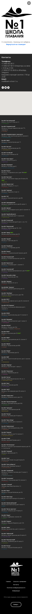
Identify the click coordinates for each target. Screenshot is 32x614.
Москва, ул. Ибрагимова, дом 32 (10, 352)
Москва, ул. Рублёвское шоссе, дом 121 (12, 397)
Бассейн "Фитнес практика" (9, 509)
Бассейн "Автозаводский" (8, 120)
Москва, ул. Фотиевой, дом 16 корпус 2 (12, 415)
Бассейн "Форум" (6, 515)
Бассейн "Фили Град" (7, 496)
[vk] (3, 87)
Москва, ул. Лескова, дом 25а (9, 327)
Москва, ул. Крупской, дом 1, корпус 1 (11, 366)
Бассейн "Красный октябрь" (9, 275)
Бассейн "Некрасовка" (7, 371)
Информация (16, 591)
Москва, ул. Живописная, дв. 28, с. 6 (11, 228)
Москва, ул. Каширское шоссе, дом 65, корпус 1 (14, 204)
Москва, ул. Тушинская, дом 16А (10, 277)
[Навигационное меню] (29, 3)
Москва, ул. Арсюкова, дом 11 (9, 453)
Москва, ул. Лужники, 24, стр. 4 (9, 282)
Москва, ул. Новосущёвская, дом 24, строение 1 (14, 339)
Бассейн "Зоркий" (6, 239)
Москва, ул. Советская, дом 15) (9, 240)
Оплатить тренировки (19, 581)
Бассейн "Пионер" (6, 414)
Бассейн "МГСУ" (6, 299)
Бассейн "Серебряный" (7, 470)
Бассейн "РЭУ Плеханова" (8, 445)
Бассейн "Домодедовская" (8, 202)
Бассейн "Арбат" (6, 140)
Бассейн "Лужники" (7, 281)
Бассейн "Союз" (6, 458)
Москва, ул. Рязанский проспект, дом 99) (12, 198)
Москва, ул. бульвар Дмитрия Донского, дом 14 (14, 270)
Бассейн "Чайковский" (7, 533)
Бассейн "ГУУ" (5, 196)
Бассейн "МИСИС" (6, 344)
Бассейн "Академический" (8, 126)
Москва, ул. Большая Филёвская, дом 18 (12, 492)
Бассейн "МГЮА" (6, 313)
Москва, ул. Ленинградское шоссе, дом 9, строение (15, 209)
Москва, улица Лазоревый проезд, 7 (11, 466)
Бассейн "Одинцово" (7, 408)
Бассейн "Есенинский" (7, 220)
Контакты (16, 584)
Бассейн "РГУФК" (6, 438)
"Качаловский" (10, 269)
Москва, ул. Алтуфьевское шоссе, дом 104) (13, 172)
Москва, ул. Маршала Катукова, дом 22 (12, 547)
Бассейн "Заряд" (6, 232)
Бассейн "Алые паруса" (7, 158)
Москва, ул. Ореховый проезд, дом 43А (12, 403)
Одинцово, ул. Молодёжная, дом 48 (11, 409)
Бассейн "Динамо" (6, 208)
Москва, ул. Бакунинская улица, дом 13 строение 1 (14, 315)
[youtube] (5, 87)
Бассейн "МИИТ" (6, 337)
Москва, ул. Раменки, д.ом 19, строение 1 (12, 434)
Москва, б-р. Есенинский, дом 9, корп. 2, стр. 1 (14, 222)
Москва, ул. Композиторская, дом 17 (11, 142)
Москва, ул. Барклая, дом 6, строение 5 (12, 421)
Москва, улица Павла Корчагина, (10, 486)
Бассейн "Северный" (7, 451)
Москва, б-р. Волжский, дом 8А (10, 385)
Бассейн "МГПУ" (6, 331)
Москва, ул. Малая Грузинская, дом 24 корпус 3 (14, 535)
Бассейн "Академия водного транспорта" (12, 134)
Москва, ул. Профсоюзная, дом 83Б (11, 345)
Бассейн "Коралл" (6, 251)
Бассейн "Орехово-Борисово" (9, 401)
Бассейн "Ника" (6, 383)
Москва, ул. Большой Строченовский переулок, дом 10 (16, 446)
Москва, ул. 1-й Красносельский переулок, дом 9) (14, 253)
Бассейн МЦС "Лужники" (8, 287)
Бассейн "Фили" (6, 490)
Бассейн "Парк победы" (8, 420)
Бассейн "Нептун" (6, 377)
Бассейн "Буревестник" (8, 184)
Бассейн (4, 269)
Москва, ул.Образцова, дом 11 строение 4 (13, 216)
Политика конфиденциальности (16, 587)
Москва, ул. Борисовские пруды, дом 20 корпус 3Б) (15, 178)
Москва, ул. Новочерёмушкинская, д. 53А (12, 428)
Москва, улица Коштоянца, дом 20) (11, 234)
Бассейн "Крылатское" (7, 263)
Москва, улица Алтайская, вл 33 (10, 154)
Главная (8, 581)
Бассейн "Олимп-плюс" (8, 395)
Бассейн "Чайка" (6, 527)
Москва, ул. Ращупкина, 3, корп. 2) (10, 192)
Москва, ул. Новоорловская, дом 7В (11, 148)
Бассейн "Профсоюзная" (8, 426)
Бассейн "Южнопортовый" (8, 539)
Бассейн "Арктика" (6, 146)
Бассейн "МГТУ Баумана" (8, 305)
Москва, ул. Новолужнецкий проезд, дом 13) (13, 288)
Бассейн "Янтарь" (6, 545)
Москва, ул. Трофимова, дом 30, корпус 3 (12, 541)
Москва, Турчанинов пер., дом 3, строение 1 (13, 529)
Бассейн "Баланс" (6, 171)
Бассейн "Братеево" (7, 177)
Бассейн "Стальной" (7, 484)
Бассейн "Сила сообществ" (9, 464)
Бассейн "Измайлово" (7, 246)
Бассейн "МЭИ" (5, 357)
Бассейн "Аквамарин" (7, 164)
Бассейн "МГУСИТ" (6, 325)
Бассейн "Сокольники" (7, 478)
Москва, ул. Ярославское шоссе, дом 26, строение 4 (15, 301)
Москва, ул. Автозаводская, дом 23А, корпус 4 (13, 391)
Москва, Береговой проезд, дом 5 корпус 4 (13, 504)
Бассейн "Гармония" (7, 190)
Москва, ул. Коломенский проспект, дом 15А (13, 258)
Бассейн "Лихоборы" (7, 293)
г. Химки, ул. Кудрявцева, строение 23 (11, 517)
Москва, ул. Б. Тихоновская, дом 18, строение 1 (14, 480)
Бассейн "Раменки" (7, 432)
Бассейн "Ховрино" (6, 521)
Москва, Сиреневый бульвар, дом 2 (11, 440)
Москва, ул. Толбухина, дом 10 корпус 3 (12, 510)
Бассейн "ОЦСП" (6, 389)
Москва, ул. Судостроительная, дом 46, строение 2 (15, 136)
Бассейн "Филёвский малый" (9, 503)
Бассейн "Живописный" (8, 226)
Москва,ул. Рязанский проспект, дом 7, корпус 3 (14, 321)
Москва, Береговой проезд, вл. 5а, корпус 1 (13, 498)
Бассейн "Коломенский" (8, 257)
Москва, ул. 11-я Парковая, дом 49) (11, 247)
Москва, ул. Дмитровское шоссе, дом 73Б (12, 295)
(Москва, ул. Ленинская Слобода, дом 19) (10, 122)
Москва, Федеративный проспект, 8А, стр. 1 (13, 379)
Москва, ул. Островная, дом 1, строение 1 (12, 264)
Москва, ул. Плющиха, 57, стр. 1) (10, 186)
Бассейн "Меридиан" (7, 319)
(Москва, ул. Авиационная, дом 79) (9, 160)
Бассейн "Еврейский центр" (9, 214)
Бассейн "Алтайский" (7, 152)
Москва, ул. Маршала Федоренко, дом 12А (13, 523)
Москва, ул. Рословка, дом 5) (9, 166)
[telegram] (8, 87)
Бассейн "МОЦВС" (6, 351)
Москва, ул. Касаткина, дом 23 (9, 333)
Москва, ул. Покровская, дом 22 (10, 372)
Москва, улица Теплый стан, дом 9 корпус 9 (13, 460)
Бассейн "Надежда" (7, 365)
